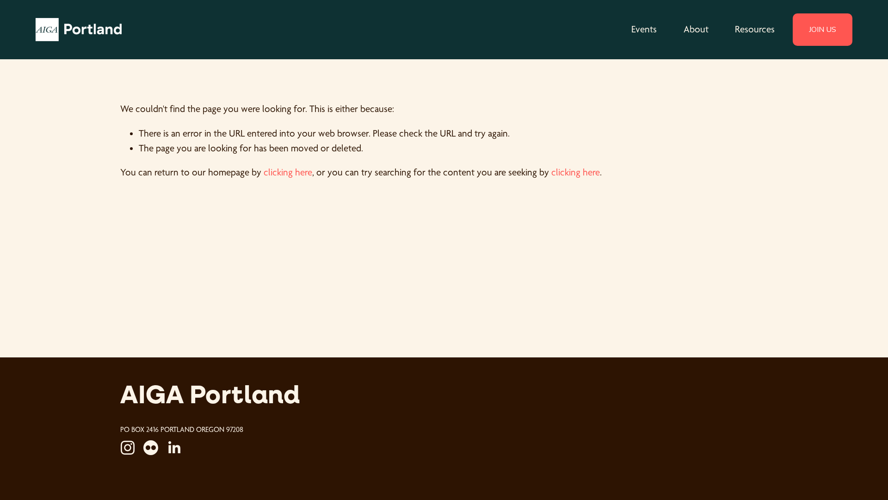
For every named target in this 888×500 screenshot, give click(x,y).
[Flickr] (150, 447)
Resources (755, 29)
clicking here (288, 172)
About (696, 29)
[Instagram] (127, 447)
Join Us (822, 30)
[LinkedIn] (173, 447)
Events (644, 29)
